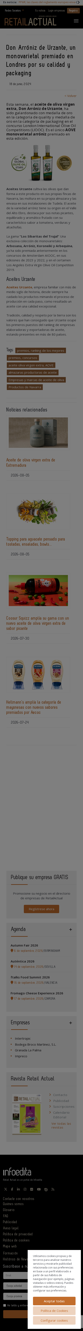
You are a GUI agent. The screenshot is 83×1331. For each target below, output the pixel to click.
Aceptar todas (54, 1301)
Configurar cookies (54, 1320)
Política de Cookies (54, 1310)
